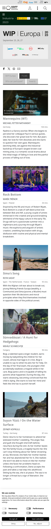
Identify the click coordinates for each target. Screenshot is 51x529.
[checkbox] (4, 508)
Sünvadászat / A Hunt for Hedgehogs (20, 339)
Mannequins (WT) (15, 119)
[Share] (3, 68)
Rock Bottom (12, 194)
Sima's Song (11, 273)
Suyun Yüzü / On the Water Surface (21, 423)
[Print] (13, 68)
